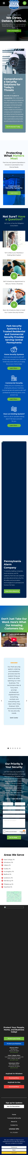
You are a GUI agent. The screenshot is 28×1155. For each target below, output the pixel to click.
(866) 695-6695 (14, 1068)
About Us (14, 1121)
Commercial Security (14, 1118)
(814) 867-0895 (14, 1060)
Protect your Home (14, 1038)
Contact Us (14, 1125)
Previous (1, 701)
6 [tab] (20, 206)
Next (26, 701)
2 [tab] (10, 206)
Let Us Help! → (14, 837)
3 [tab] (13, 206)
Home (14, 1114)
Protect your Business (14, 1043)
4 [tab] (15, 206)
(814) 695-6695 (14, 1052)
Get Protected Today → (14, 126)
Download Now (14, 1078)
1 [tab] (8, 206)
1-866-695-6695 (16, 799)
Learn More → (14, 368)
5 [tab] (17, 206)
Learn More (14, 193)
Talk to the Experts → (14, 30)
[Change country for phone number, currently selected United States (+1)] (4, 812)
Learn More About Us (12, 591)
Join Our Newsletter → (14, 1106)
